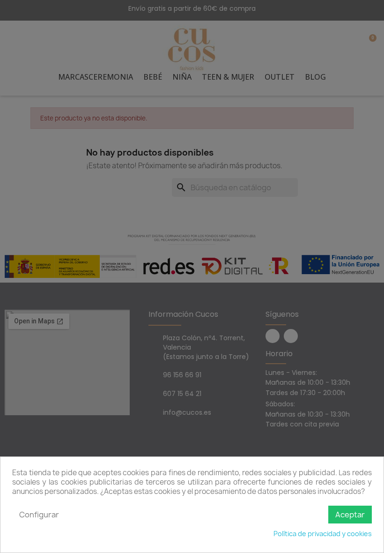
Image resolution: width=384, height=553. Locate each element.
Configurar (39, 514)
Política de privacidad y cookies (322, 533)
